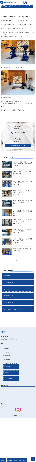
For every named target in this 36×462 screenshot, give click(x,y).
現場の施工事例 (8, 302)
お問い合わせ (22, 460)
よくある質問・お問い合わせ (12, 309)
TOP (33, 459)
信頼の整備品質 (8, 295)
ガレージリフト (8, 289)
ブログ (15, 460)
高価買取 (6, 372)
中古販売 (3, 460)
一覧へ (18, 260)
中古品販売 (7, 275)
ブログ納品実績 (8, 282)
